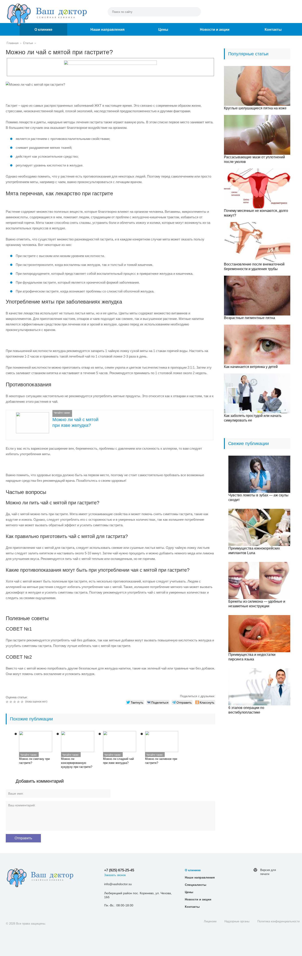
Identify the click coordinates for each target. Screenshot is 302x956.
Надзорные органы (236, 921)
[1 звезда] (8, 702)
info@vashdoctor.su (118, 884)
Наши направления (107, 29)
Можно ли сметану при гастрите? (34, 760)
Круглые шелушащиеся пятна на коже (255, 108)
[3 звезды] (15, 702)
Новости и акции (214, 29)
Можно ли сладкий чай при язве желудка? (118, 760)
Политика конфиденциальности (278, 921)
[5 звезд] (23, 702)
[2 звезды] (11, 702)
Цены (163, 29)
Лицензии (210, 921)
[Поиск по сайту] (195, 11)
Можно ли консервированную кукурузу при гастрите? (76, 762)
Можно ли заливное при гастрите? (161, 760)
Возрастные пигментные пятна (249, 318)
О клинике (43, 29)
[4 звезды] (19, 702)
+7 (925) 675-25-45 (119, 870)
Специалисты (195, 884)
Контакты (273, 29)
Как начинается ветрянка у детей (251, 367)
